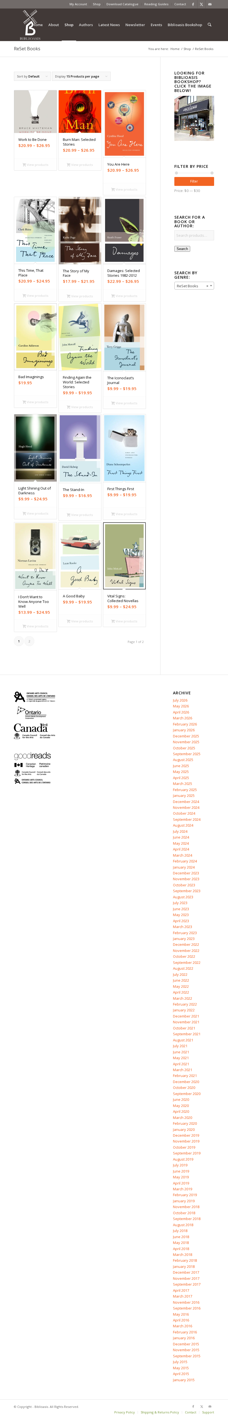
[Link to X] (201, 4)
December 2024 (186, 801)
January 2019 (184, 1200)
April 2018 (181, 1248)
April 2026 (181, 712)
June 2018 (181, 1236)
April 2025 (181, 777)
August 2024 (183, 825)
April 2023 (181, 920)
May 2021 (181, 1057)
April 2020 (181, 1111)
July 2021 (180, 1045)
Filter (194, 181)
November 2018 (186, 1206)
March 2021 (182, 1069)
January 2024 (184, 867)
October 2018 (184, 1212)
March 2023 (182, 926)
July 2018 (180, 1230)
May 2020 (181, 1105)
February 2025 (185, 789)
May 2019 (181, 1176)
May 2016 (181, 1314)
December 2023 (186, 873)
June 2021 (181, 1051)
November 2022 (186, 950)
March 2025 (182, 783)
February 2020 (185, 1123)
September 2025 (186, 753)
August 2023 (183, 896)
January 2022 (184, 1009)
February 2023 (185, 932)
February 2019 (185, 1194)
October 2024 (184, 813)
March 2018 (182, 1254)
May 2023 (181, 914)
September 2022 (186, 962)
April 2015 (181, 1373)
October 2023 (184, 884)
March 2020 (182, 1117)
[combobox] (194, 286)
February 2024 (185, 861)
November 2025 (186, 741)
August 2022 (183, 968)
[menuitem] (78, 4)
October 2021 (184, 1028)
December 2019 (186, 1135)
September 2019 (186, 1153)
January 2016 (184, 1337)
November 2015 (186, 1349)
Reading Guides (156, 4)
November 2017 (186, 1278)
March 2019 (182, 1188)
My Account (78, 4)
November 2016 (186, 1302)
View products (37, 165)
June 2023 (181, 908)
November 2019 (186, 1141)
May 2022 (181, 986)
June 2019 (181, 1171)
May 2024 (181, 843)
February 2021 (185, 1075)
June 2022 (181, 980)
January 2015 (184, 1379)
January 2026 (184, 729)
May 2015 (181, 1367)
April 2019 (181, 1183)
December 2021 (186, 1016)
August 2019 (183, 1159)
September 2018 (186, 1218)
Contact (180, 4)
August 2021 (183, 1040)
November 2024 (186, 807)
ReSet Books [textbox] (192, 285)
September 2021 (186, 1033)
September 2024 (186, 819)
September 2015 (186, 1355)
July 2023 (180, 902)
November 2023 (186, 878)
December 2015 (186, 1343)
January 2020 (184, 1129)
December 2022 (186, 944)
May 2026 (181, 706)
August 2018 (183, 1224)
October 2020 (184, 1087)
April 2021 (181, 1063)
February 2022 (185, 1004)
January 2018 (184, 1266)
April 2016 (181, 1320)
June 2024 (181, 837)
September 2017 (186, 1284)
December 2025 (186, 736)
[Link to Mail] (210, 4)
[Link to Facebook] (193, 4)
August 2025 (183, 759)
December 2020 (186, 1081)
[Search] (209, 25)
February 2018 (185, 1260)
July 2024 (180, 831)
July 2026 (180, 700)
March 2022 (182, 998)
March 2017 (182, 1296)
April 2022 (181, 992)
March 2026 (182, 717)
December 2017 (186, 1272)
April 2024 (181, 849)
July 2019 (180, 1165)
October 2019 (184, 1147)
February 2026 (185, 724)
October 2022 (184, 956)
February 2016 (185, 1332)
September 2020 (186, 1093)
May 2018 (181, 1242)
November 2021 (186, 1021)
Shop (97, 4)
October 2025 (184, 747)
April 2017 (181, 1290)
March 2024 (182, 855)
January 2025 (184, 795)
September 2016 (186, 1308)
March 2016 (182, 1325)
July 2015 (180, 1361)
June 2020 (181, 1099)
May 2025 (181, 771)
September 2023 (186, 890)
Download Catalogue (122, 4)
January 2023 (184, 938)
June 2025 (181, 765)
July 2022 (180, 974)
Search (182, 249)
